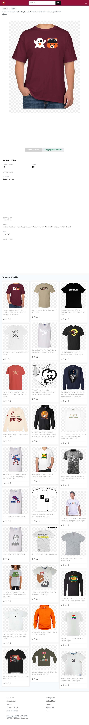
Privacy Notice (12, 711)
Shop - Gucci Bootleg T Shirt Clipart (44, 554)
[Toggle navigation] (85, 3)
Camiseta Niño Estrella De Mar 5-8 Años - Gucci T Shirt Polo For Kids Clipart (15, 394)
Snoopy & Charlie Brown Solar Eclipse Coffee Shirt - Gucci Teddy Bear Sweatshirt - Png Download (44, 434)
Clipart (49, 704)
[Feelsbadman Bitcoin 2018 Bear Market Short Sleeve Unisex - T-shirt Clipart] (15, 577)
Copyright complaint (53, 150)
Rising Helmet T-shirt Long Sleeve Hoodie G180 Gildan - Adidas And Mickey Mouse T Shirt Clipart (73, 394)
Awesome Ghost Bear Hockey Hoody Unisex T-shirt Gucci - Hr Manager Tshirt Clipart (14, 312)
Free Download (33, 150)
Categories (50, 698)
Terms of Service (13, 708)
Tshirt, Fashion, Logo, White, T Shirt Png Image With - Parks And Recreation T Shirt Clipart (73, 436)
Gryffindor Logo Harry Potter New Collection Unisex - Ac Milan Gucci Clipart (73, 478)
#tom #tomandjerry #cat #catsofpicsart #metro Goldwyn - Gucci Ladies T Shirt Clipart (43, 392)
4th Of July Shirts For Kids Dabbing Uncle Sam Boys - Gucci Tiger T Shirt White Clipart (15, 476)
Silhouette (50, 708)
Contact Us (11, 701)
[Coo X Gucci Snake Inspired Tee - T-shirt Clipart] (44, 295)
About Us (10, 698)
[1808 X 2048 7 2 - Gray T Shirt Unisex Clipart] (73, 543)
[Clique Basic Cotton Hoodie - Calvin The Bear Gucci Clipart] (44, 617)
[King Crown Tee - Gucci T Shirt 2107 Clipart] (15, 337)
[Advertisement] (44, 131)
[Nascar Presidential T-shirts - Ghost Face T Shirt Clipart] (15, 661)
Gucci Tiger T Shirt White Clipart (14, 516)
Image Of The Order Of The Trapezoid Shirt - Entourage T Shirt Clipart (73, 312)
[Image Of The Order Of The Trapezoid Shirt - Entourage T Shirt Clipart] (73, 295)
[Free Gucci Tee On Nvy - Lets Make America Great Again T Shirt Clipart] (73, 504)
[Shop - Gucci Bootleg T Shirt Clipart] (44, 539)
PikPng (5, 9)
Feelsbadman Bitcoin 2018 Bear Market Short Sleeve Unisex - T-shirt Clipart (14, 594)
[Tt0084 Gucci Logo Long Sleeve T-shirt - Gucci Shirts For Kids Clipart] (73, 583)
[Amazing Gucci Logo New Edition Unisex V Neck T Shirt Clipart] (44, 459)
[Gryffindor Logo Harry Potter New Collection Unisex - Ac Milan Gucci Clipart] (73, 461)
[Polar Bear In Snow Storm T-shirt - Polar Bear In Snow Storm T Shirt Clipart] (15, 619)
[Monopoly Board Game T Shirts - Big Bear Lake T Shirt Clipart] (44, 657)
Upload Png (50, 701)
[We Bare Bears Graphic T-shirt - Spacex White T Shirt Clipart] (73, 663)
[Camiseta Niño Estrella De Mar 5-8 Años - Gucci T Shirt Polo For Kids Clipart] (15, 377)
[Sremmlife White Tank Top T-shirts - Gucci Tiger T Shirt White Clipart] (44, 335)
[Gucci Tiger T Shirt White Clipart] (15, 501)
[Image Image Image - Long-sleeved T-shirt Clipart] (15, 419)
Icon (47, 711)
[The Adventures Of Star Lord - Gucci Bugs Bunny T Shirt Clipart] (73, 337)
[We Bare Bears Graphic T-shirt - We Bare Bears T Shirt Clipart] (44, 577)
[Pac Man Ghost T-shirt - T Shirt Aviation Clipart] (73, 623)
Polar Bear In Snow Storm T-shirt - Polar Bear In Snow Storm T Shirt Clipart (15, 636)
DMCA (9, 704)
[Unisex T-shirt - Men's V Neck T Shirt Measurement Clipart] (44, 499)
